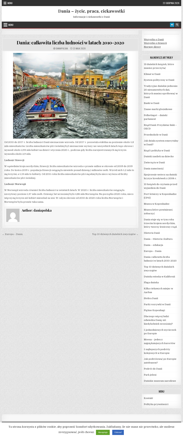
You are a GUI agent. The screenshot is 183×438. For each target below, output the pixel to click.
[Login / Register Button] (172, 25)
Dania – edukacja (153, 245)
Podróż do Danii (153, 368)
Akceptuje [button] (103, 432)
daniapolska (62, 48)
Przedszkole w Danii (156, 134)
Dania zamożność (154, 168)
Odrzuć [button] (118, 432)
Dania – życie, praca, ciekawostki (91, 11)
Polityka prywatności (156, 404)
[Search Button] (177, 25)
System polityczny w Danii (159, 80)
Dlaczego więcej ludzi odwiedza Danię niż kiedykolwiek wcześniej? (158, 320)
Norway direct (152, 46)
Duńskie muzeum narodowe (160, 381)
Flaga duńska (151, 282)
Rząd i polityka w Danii (157, 150)
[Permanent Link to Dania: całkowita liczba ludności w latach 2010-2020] (70, 96)
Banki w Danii (151, 103)
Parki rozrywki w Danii (157, 304)
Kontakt (148, 398)
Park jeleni (150, 374)
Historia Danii (152, 233)
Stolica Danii (151, 298)
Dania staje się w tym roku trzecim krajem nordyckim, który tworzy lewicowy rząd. (160, 223)
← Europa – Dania (12, 234)
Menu (10, 3)
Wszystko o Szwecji (155, 43)
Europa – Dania (152, 251)
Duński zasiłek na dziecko (159, 156)
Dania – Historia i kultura (158, 239)
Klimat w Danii (152, 74)
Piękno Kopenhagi (154, 310)
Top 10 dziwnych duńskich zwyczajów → (115, 234)
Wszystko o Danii (154, 39)
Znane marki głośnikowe (158, 109)
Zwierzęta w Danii (154, 162)
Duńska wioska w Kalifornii (159, 276)
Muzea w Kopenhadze (156, 204)
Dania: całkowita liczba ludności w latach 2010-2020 (70, 42)
